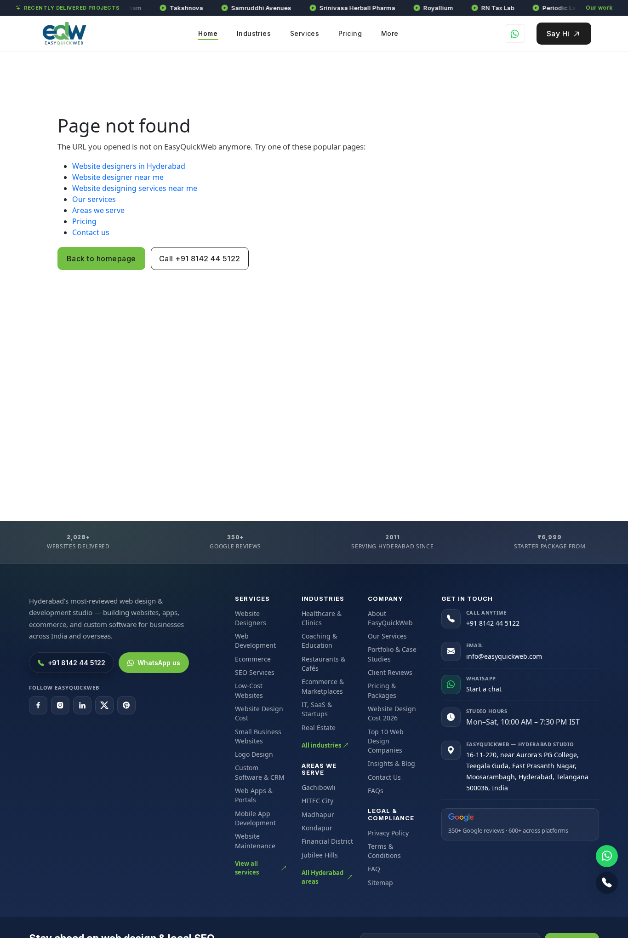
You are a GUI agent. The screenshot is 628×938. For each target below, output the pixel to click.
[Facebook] (38, 705)
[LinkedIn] (82, 705)
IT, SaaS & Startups (317, 709)
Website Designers (250, 618)
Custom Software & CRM (260, 772)
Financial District (327, 841)
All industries (321, 745)
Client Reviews (390, 672)
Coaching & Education (319, 641)
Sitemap (380, 882)
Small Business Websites (258, 736)
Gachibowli (319, 787)
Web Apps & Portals (254, 795)
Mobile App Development (255, 818)
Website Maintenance (255, 841)
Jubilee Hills (320, 855)
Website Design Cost (259, 713)
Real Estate (319, 727)
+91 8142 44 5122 (76, 663)
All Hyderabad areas (322, 877)
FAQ (374, 868)
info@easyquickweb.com (504, 656)
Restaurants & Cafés (323, 664)
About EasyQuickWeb (390, 618)
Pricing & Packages (382, 690)
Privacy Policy (388, 833)
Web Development (255, 641)
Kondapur (317, 827)
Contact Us (384, 777)
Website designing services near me (134, 188)
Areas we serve (98, 210)
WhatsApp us (158, 663)
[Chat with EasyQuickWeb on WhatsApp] (607, 856)
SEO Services (254, 672)
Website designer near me (118, 177)
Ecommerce (253, 659)
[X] (104, 705)
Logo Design (254, 754)
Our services (94, 199)
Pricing (84, 221)
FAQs (375, 790)
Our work (599, 7)
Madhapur (318, 814)
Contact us (90, 232)
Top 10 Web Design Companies (386, 741)
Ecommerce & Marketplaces (323, 686)
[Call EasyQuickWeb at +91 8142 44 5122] (607, 883)
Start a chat (484, 689)
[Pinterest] (126, 705)
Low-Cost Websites (249, 690)
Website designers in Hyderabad (128, 166)
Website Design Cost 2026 (392, 713)
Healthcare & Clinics (322, 618)
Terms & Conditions (384, 851)
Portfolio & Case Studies (392, 654)
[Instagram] (60, 705)
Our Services (387, 636)
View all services (247, 868)
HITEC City (317, 800)
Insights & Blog (391, 763)
